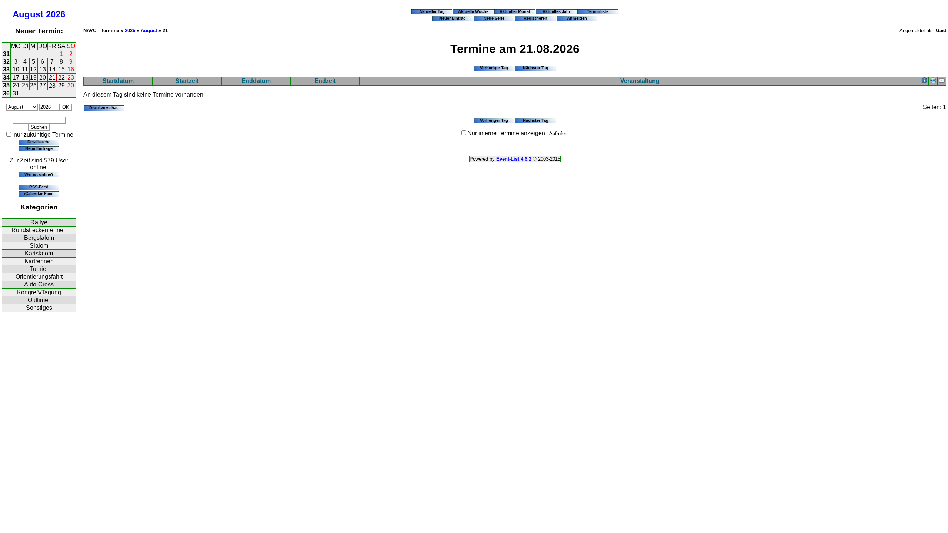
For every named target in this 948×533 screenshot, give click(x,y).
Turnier (39, 269)
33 (6, 69)
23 (70, 77)
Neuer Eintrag (452, 18)
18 (25, 77)
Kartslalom (39, 253)
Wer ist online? (39, 174)
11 (25, 69)
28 (52, 86)
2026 (55, 14)
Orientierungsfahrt (39, 277)
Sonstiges (39, 308)
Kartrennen (39, 261)
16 (70, 69)
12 (33, 69)
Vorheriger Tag (494, 68)
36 (6, 93)
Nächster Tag (535, 68)
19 (33, 77)
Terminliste (597, 11)
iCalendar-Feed (39, 193)
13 (42, 69)
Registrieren (535, 18)
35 (6, 85)
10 (16, 69)
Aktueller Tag (432, 11)
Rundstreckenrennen (39, 230)
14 (52, 69)
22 (61, 77)
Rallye (38, 222)
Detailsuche (38, 142)
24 (16, 85)
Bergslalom (39, 238)
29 (61, 85)
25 (25, 85)
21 (52, 77)
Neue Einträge (39, 148)
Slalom (39, 245)
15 (61, 69)
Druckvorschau (104, 107)
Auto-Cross (39, 284)
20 (42, 77)
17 (16, 77)
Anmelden (577, 18)
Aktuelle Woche (473, 11)
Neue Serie (494, 18)
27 (42, 85)
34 (6, 77)
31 (6, 54)
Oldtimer (39, 300)
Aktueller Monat (515, 11)
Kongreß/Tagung (39, 292)
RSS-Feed (39, 187)
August (28, 14)
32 (6, 61)
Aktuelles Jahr (556, 11)
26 (33, 85)
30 (70, 85)
